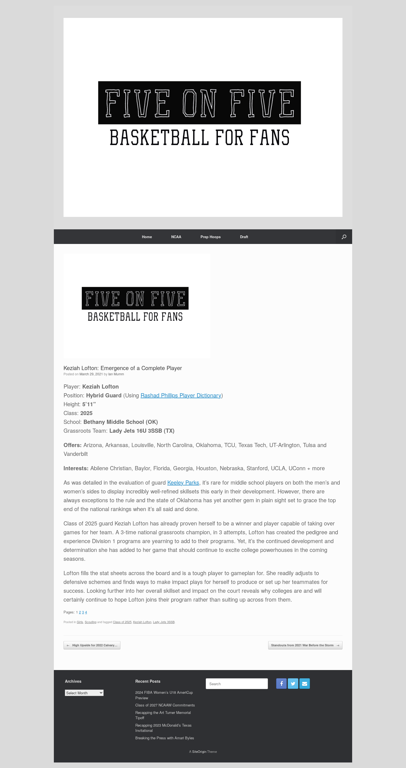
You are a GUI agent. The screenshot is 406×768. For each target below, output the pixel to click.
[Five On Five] (203, 117)
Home (147, 236)
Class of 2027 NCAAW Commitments (165, 705)
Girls (80, 622)
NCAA (176, 236)
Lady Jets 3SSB (164, 622)
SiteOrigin (199, 751)
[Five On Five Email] (304, 683)
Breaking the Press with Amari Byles (164, 737)
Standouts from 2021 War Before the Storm (305, 645)
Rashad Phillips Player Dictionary (181, 395)
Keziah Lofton (142, 622)
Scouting (90, 622)
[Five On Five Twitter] (293, 683)
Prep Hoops (211, 236)
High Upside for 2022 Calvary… (92, 645)
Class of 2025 (122, 622)
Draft (244, 236)
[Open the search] (344, 236)
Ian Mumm (116, 373)
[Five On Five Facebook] (281, 683)
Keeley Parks (183, 482)
